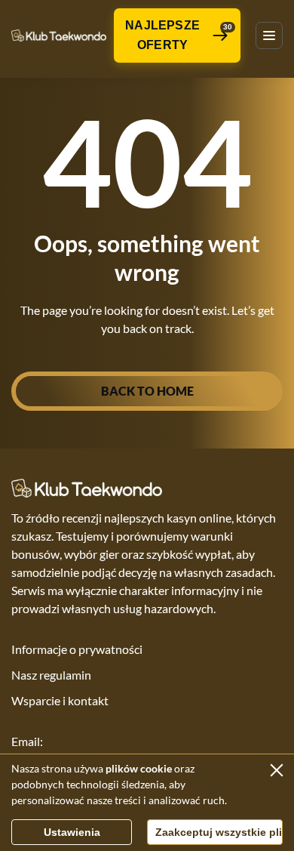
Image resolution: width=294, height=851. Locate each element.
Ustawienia (72, 832)
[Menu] (269, 35)
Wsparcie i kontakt (60, 700)
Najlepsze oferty (178, 35)
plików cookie (139, 768)
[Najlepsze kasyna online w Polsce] (58, 35)
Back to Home (147, 391)
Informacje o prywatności (76, 649)
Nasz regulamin (51, 675)
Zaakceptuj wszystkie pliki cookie (219, 832)
